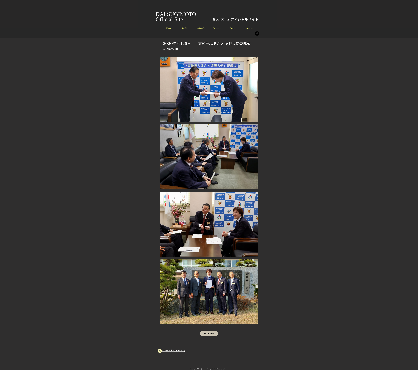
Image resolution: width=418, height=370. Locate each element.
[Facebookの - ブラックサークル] (257, 33)
